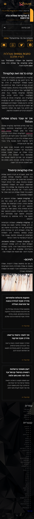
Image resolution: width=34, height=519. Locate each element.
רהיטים (27, 440)
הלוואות (27, 480)
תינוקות (27, 428)
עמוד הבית (26, 411)
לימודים (27, 468)
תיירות (27, 430)
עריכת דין (26, 444)
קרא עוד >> (25, 326)
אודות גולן (26, 417)
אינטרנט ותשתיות (24, 498)
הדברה (27, 482)
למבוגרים (26, 464)
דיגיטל (27, 484)
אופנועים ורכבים (25, 504)
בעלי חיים (26, 490)
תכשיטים (26, 426)
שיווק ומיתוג (26, 434)
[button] (5, 4)
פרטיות (27, 419)
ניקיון (28, 452)
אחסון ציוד (26, 502)
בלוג (28, 492)
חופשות (27, 478)
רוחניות (27, 438)
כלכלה (27, 474)
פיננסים (27, 442)
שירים (27, 432)
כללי (20, 11)
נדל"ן (27, 454)
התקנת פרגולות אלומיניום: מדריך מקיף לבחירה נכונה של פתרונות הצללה (17, 300)
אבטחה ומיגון (25, 508)
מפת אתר (26, 409)
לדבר (27, 413)
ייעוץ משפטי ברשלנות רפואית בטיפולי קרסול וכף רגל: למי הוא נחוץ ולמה (17, 372)
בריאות (27, 486)
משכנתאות (26, 460)
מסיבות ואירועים (25, 462)
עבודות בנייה (25, 450)
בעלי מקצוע (26, 488)
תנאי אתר (26, 415)
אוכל (28, 506)
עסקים (27, 446)
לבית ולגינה (26, 470)
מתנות (27, 456)
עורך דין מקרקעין (24, 448)
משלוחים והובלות (24, 458)
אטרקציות (26, 500)
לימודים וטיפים (25, 466)
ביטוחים (27, 494)
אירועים (27, 496)
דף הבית (26, 11)
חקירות (27, 476)
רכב (28, 436)
